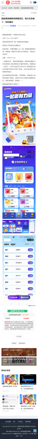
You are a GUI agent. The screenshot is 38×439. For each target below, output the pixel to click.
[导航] (2, 2)
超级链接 (14, 343)
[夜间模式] (34, 2)
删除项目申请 (17, 433)
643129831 (25, 315)
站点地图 (8, 421)
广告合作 (20, 421)
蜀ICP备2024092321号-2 (13, 431)
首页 (11, 8)
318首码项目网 (20, 426)
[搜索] (31, 2)
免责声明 (28, 421)
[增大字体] (36, 13)
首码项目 (16, 8)
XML (14, 421)
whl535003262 (8, 26)
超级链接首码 (22, 343)
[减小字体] (32, 13)
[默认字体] (34, 13)
